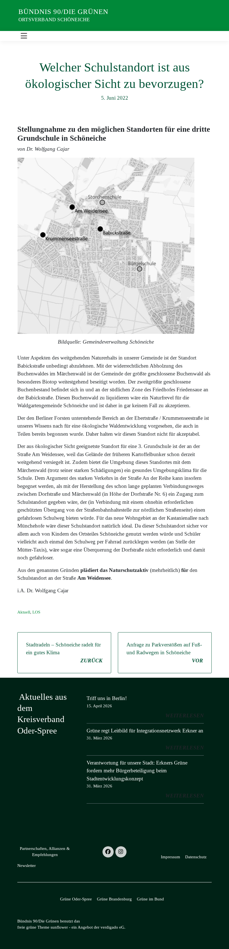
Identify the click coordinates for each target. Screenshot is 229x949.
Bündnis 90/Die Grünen (63, 11)
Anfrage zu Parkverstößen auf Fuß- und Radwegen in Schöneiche (165, 652)
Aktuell (23, 612)
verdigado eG (112, 927)
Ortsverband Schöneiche (54, 19)
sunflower (59, 927)
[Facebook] (108, 851)
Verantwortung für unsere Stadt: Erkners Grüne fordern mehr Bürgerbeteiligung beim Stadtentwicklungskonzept (137, 771)
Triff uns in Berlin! (107, 698)
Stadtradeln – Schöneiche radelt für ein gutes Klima (64, 652)
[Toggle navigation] (23, 36)
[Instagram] (121, 851)
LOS (36, 612)
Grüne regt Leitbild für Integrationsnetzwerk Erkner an (145, 731)
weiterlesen (184, 715)
